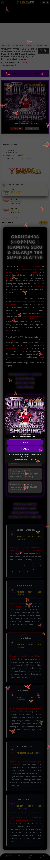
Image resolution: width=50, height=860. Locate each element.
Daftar (25, 449)
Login (25, 442)
